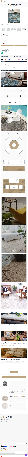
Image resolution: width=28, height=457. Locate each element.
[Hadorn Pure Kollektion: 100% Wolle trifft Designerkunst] (14, 353)
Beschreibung (4, 61)
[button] (13, 411)
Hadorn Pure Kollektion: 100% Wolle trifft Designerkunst (10, 359)
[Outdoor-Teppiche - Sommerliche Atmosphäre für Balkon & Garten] (14, 336)
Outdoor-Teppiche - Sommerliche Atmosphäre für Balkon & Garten (12, 342)
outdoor (8, 345)
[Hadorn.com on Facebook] (2, 424)
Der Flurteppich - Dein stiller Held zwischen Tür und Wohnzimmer (12, 324)
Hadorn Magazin (14, 312)
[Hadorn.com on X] (7, 424)
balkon (2, 345)
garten (4, 345)
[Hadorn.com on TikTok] (6, 424)
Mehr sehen (14, 118)
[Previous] (9, 26)
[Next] (18, 26)
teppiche (13, 345)
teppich (11, 345)
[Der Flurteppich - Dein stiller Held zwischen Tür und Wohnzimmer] (14, 318)
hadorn (6, 345)
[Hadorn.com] (11, 1)
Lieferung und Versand (5, 70)
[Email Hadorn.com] (1, 424)
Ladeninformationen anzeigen (5, 51)
